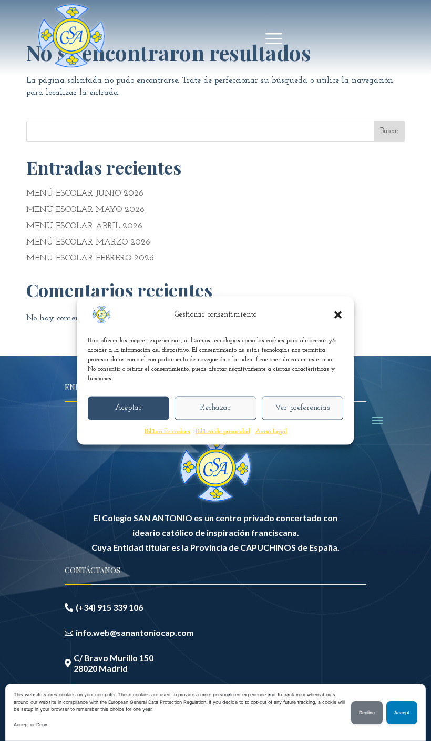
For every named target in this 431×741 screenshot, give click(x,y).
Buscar (389, 131)
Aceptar (128, 408)
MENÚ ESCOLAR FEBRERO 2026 (90, 258)
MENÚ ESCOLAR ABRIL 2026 (84, 226)
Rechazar (215, 408)
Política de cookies (167, 431)
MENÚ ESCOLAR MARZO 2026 (88, 242)
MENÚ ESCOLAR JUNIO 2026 (84, 193)
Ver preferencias (302, 408)
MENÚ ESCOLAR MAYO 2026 (85, 210)
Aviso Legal (271, 431)
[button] (338, 314)
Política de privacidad (223, 431)
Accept (401, 712)
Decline (367, 712)
